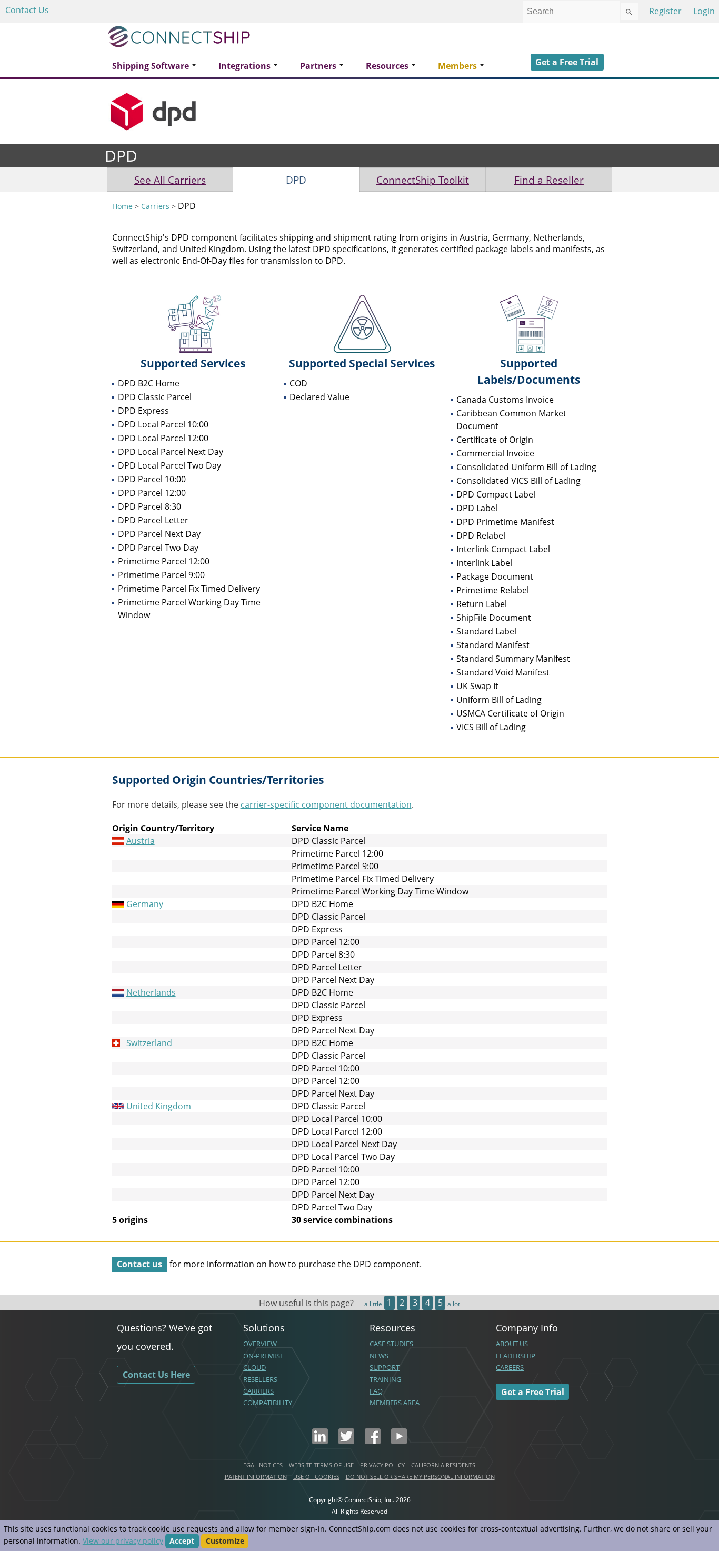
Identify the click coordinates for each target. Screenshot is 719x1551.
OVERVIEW (260, 1343)
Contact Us (27, 10)
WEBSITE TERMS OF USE (321, 1465)
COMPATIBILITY (267, 1402)
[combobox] (572, 11)
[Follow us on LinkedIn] (320, 1441)
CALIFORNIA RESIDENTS (443, 1465)
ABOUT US (512, 1343)
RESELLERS (260, 1379)
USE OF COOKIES (316, 1476)
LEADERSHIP (515, 1355)
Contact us (139, 1264)
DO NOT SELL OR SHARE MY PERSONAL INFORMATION (420, 1476)
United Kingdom (158, 1106)
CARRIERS (258, 1391)
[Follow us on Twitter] (346, 1441)
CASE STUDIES (391, 1343)
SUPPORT (385, 1367)
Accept (181, 1541)
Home (122, 206)
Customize (225, 1541)
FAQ (376, 1391)
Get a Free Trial (566, 62)
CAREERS (510, 1367)
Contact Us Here (156, 1374)
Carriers (155, 206)
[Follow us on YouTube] (399, 1441)
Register (665, 11)
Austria (140, 841)
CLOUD (254, 1367)
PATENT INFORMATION (256, 1476)
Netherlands (151, 992)
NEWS (379, 1355)
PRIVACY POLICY (382, 1465)
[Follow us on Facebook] (373, 1441)
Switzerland (149, 1043)
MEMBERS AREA (395, 1402)
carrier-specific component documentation (326, 804)
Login (704, 11)
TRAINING (385, 1379)
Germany (144, 904)
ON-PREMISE (263, 1355)
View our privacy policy (123, 1541)
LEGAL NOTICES (261, 1465)
